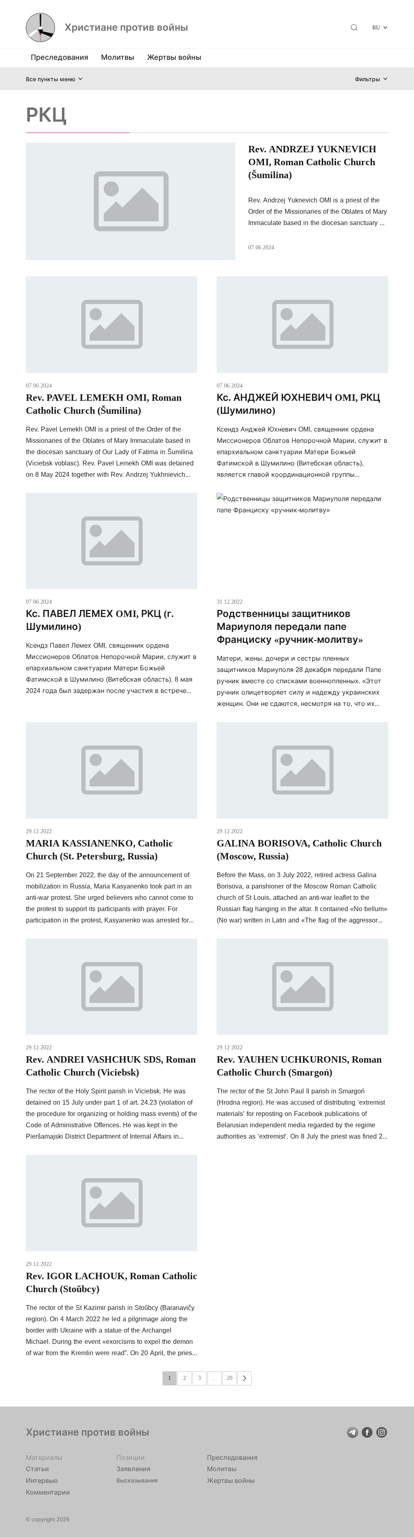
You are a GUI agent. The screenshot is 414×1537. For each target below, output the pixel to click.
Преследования (59, 57)
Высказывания (137, 1480)
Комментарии (48, 1492)
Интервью (42, 1480)
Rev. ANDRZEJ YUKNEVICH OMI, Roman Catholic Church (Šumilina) (312, 162)
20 (229, 1377)
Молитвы (117, 57)
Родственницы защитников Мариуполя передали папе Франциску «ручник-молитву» (290, 626)
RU (376, 27)
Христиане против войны (126, 27)
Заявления (133, 1469)
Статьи (37, 1469)
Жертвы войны (174, 57)
